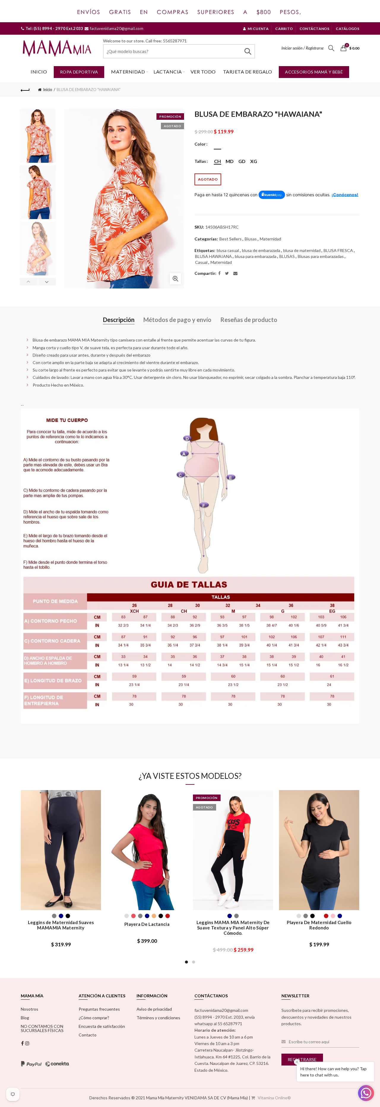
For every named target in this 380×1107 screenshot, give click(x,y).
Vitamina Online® (274, 1097)
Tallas (200, 161)
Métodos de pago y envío (177, 319)
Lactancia (167, 71)
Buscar (247, 51)
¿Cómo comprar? (94, 1017)
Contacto (87, 1034)
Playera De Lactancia (147, 924)
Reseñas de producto (248, 319)
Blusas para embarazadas (321, 256)
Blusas (251, 238)
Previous (29, 281)
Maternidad (128, 71)
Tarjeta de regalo (247, 71)
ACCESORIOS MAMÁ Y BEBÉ (314, 71)
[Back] (25, 89)
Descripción (118, 319)
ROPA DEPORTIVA (79, 71)
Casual (201, 262)
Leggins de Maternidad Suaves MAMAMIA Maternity (61, 925)
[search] (179, 51)
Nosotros (29, 1009)
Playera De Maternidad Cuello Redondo (319, 925)
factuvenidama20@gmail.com (116, 28)
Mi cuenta (258, 28)
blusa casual (228, 250)
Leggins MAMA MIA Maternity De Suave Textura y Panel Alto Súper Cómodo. (233, 928)
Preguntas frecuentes (99, 1009)
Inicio (39, 71)
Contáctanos (314, 28)
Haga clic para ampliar (175, 278)
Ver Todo (203, 71)
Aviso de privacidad (154, 1009)
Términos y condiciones (158, 1017)
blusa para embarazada (255, 256)
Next (47, 281)
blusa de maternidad (302, 250)
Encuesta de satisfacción (102, 1026)
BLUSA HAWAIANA (213, 256)
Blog (25, 1017)
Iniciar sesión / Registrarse (302, 48)
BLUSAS (287, 256)
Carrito (284, 28)
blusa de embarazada (261, 250)
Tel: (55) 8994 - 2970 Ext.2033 (53, 28)
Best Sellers (230, 238)
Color (200, 144)
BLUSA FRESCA (338, 250)
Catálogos (347, 28)
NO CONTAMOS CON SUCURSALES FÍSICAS (42, 1028)
